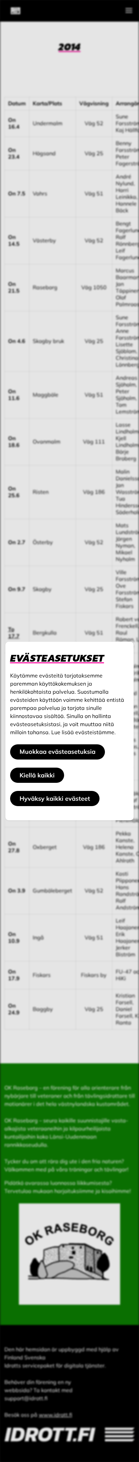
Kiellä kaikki (37, 775)
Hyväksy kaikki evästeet (55, 798)
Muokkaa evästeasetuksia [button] (57, 751)
